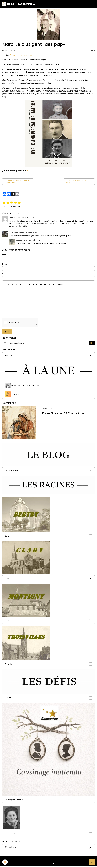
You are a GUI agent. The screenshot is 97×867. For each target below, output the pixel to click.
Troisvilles (9, 664)
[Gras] (4, 284)
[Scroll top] (92, 862)
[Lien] (33, 284)
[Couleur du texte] (21, 284)
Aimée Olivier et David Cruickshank (25, 385)
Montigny (8, 621)
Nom (4, 254)
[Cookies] (5, 862)
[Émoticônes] (53, 284)
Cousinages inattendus (14, 800)
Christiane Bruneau (18, 232)
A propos (8, 355)
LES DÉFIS (9, 698)
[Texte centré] (29, 284)
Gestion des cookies (48, 864)
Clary (7, 578)
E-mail (4, 264)
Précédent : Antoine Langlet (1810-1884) (18, 181)
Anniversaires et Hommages (21, 55)
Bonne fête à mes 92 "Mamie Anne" (63, 413)
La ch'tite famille (11, 470)
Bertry (7, 536)
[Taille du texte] (16, 284)
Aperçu (61, 284)
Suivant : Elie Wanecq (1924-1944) (76, 181)
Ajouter (7, 331)
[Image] (41, 284)
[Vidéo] (45, 284)
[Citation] (26, 284)
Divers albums (10, 847)
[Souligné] (12, 284)
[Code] (49, 284)
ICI (28, 170)
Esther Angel (10, 834)
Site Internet (7, 274)
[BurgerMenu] (92, 4)
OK (91, 343)
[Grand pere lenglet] (48, 133)
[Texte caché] (37, 284)
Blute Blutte (15, 394)
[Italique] (8, 284)
